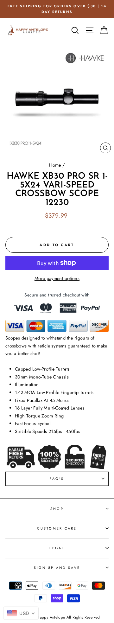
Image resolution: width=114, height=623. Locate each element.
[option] (57, 9)
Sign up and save (57, 567)
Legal (56, 547)
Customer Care (57, 528)
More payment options (57, 278)
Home (55, 165)
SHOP (57, 508)
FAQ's (57, 478)
